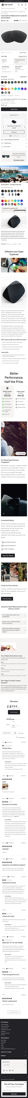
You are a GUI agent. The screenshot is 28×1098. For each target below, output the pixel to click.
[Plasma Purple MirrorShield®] (25, 89)
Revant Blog (3, 1042)
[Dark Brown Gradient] (19, 82)
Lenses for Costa (4, 1027)
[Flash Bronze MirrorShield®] (9, 92)
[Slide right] (11, 52)
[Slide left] (1, 52)
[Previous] (3, 127)
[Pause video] (3, 453)
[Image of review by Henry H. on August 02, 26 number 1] (5, 787)
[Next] (24, 127)
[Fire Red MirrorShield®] (5, 89)
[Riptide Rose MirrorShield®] (21, 204)
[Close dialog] (25, 1083)
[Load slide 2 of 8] (3, 52)
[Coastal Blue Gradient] (25, 82)
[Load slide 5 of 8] (7, 52)
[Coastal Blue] (12, 82)
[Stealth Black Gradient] (15, 82)
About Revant (3, 1040)
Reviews (2, 1043)
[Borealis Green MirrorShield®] (18, 204)
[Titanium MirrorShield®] (5, 92)
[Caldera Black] (18, 194)
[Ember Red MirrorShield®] (15, 204)
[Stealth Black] (2, 82)
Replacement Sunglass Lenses (10, 11)
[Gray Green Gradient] (22, 82)
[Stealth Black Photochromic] (9, 194)
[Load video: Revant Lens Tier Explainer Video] (14, 265)
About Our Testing (8, 555)
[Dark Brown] (5, 82)
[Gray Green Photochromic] (12, 194)
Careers (2, 1047)
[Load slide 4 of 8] (5, 52)
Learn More (23, 99)
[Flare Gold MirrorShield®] (12, 89)
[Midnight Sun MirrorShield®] (2, 89)
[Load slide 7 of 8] (9, 52)
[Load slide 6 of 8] (8, 52)
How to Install (23, 52)
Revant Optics (6, 1079)
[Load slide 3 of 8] (4, 52)
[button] (22, 5)
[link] (20, 21)
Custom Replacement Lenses (13, 685)
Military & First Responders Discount (8, 1048)
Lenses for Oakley (4, 1024)
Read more (16, 816)
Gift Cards (3, 1034)
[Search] (25, 8)
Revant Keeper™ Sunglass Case (14, 126)
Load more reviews (14, 1012)
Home (2, 11)
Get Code (14, 1094)
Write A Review (14, 712)
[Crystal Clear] (5, 194)
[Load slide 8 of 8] (10, 52)
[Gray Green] (9, 82)
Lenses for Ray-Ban (5, 1026)
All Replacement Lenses (6, 1029)
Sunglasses (3, 1031)
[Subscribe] (24, 1065)
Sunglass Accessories (5, 1033)
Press (2, 1045)
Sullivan (6, 13)
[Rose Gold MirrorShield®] (9, 89)
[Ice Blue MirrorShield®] (19, 89)
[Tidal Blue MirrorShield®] (22, 89)
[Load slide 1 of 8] (2, 52)
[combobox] (14, 8)
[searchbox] (8, 733)
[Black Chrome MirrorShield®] (2, 92)
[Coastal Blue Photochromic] (15, 194)
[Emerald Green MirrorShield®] (15, 89)
